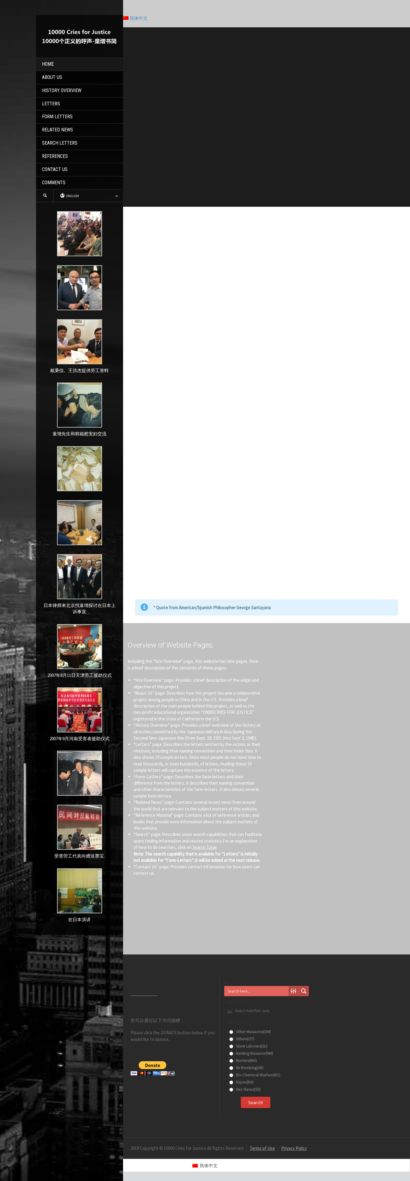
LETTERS (51, 104)
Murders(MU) (246, 1060)
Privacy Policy (294, 1148)
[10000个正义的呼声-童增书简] (79, 36)
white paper (223, 383)
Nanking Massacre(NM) (254, 1053)
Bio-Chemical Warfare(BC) (257, 1074)
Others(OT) (244, 1038)
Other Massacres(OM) (253, 1031)
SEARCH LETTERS (59, 143)
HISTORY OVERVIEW (61, 90)
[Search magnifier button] (304, 991)
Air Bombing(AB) (249, 1067)
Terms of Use (262, 1148)
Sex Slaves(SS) (248, 1089)
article (346, 409)
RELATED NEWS (57, 130)
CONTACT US (55, 169)
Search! (255, 1102)
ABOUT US (52, 77)
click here (338, 434)
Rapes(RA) (244, 1082)
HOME (48, 64)
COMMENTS (53, 182)
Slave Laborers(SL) (251, 1046)
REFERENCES (55, 156)
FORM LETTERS (57, 116)
